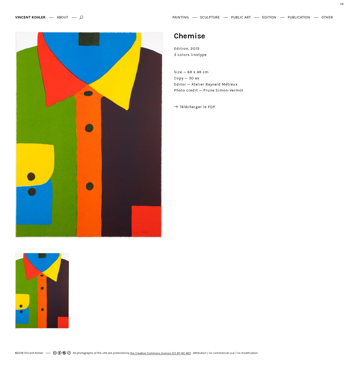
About (62, 17)
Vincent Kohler (30, 17)
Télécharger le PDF (197, 107)
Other (327, 17)
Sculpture (210, 17)
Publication (299, 17)
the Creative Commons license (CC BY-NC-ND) (160, 353)
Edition (269, 17)
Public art (241, 17)
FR (342, 4)
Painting (180, 17)
